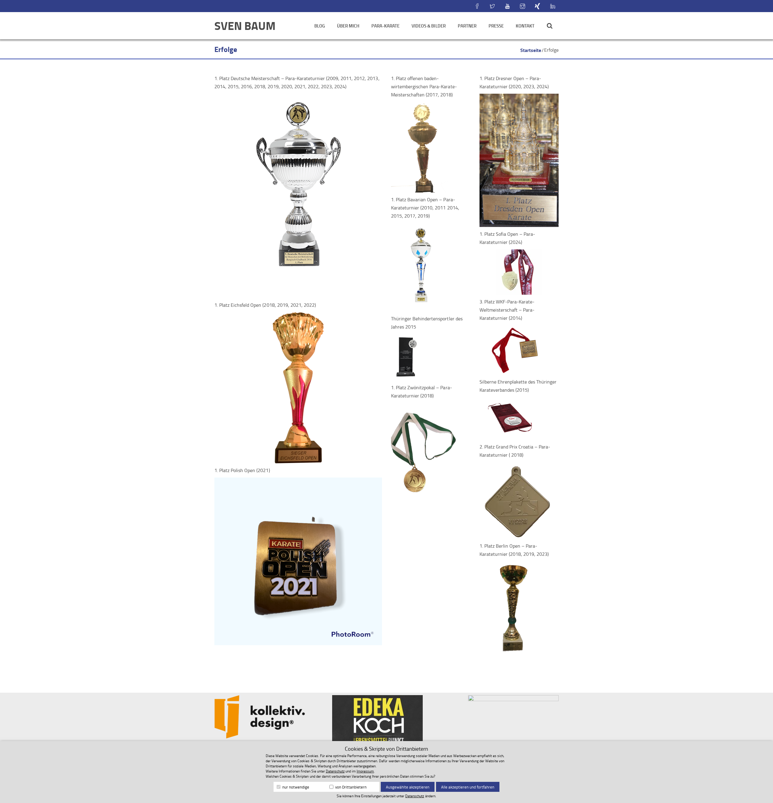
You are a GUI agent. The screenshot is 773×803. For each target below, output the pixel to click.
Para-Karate (385, 26)
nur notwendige (295, 787)
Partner (467, 26)
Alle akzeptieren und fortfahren (467, 787)
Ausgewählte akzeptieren (407, 787)
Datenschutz (335, 771)
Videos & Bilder (428, 26)
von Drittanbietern (350, 787)
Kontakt (525, 26)
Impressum (365, 771)
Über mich (348, 26)
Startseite (530, 50)
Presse (496, 26)
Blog (319, 26)
